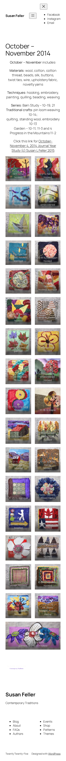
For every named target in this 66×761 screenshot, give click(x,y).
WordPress (54, 753)
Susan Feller (15, 15)
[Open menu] (32, 16)
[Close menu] (43, 7)
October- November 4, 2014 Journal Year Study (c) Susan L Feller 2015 (33, 146)
